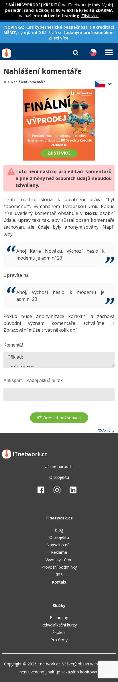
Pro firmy (59, 640)
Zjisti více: (90, 15)
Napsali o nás (59, 544)
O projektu (59, 477)
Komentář (13, 345)
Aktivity (108, 430)
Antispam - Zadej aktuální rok (33, 380)
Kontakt (59, 582)
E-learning (59, 617)
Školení (59, 632)
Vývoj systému (59, 559)
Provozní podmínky (59, 567)
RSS (59, 574)
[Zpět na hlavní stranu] (5, 82)
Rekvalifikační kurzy (59, 625)
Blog (59, 530)
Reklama (59, 552)
